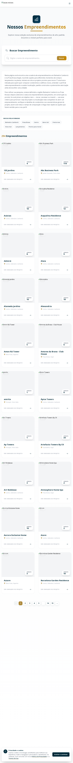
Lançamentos (20, 127)
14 (48, 603)
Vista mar (8, 127)
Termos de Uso (13, 758)
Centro (36, 122)
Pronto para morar (35, 127)
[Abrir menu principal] (69, 3)
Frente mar (56, 122)
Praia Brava (26, 122)
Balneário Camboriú (11, 122)
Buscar (61, 58)
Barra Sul (46, 122)
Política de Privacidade (39, 756)
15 (52, 603)
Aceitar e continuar (61, 754)
